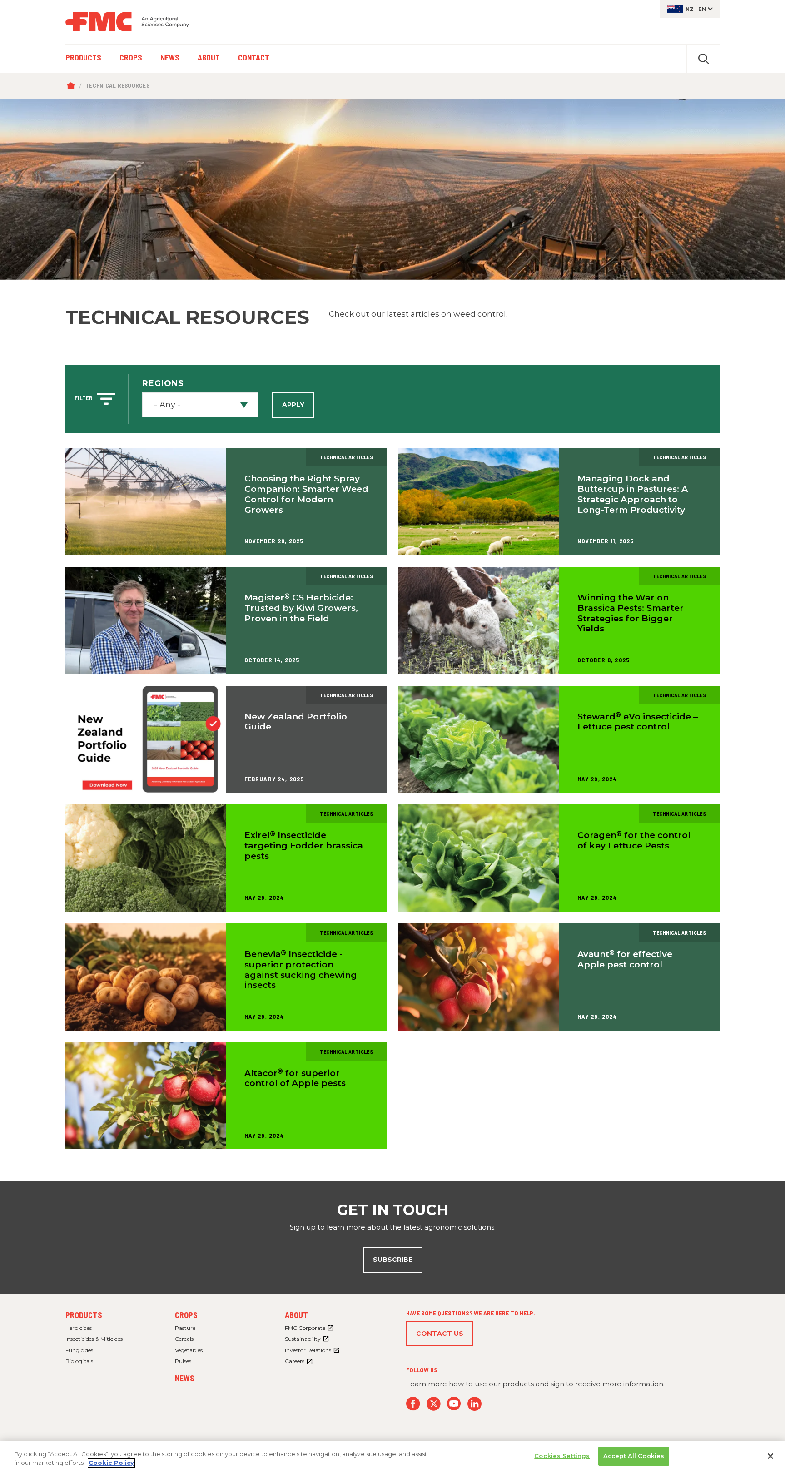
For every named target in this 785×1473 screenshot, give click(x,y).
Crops (186, 1315)
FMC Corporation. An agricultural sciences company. (127, 22)
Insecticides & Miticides (94, 1338)
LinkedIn (474, 1404)
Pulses (183, 1361)
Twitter (434, 1404)
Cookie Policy (111, 1463)
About (296, 1315)
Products (83, 1315)
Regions (163, 383)
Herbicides (78, 1327)
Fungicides (79, 1350)
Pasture (185, 1327)
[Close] (770, 1456)
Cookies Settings (562, 1455)
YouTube (454, 1404)
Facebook (413, 1404)
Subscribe (392, 1259)
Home (73, 86)
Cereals (184, 1338)
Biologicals (79, 1361)
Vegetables (189, 1350)
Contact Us (439, 1333)
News (184, 1378)
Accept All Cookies (633, 1455)
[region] (392, 1457)
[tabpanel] (392, 189)
